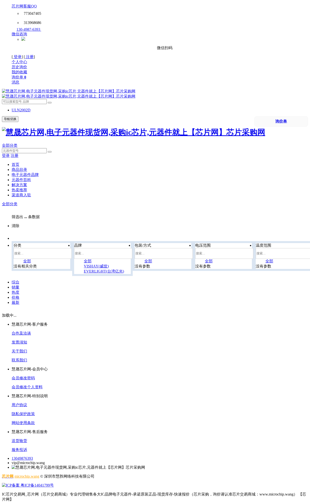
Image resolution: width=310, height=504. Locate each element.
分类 (17, 245)
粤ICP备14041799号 (37, 485)
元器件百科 (21, 180)
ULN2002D (21, 110)
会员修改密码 (23, 378)
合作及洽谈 (21, 333)
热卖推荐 (19, 190)
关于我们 (19, 351)
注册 (29, 57)
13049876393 (22, 458)
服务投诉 (19, 450)
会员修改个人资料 (27, 387)
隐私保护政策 (23, 414)
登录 (17, 57)
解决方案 (19, 185)
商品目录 (19, 170)
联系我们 (19, 360)
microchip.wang (27, 476)
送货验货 (19, 441)
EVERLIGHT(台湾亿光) (104, 271)
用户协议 (19, 405)
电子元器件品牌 (25, 175)
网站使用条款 (23, 423)
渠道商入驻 (21, 195)
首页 (15, 164)
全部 (27, 261)
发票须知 (19, 342)
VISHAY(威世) (96, 266)
